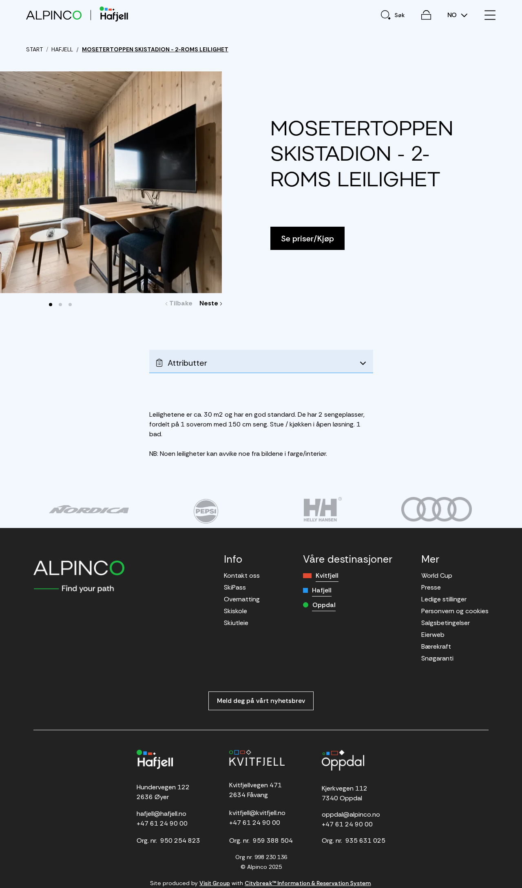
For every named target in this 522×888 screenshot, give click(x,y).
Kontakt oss (242, 575)
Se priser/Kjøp (307, 238)
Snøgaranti (437, 658)
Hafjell (322, 590)
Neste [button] (209, 303)
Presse (431, 587)
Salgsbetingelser (445, 623)
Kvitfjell (327, 575)
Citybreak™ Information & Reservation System (308, 883)
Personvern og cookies (455, 611)
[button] (50, 304)
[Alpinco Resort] (54, 15)
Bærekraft (436, 646)
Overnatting (242, 599)
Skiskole (235, 611)
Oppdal (324, 605)
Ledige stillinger (444, 599)
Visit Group (214, 883)
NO (452, 15)
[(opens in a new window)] (88, 509)
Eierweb (433, 634)
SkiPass (235, 587)
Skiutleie (236, 623)
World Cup (436, 575)
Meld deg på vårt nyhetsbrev (261, 700)
